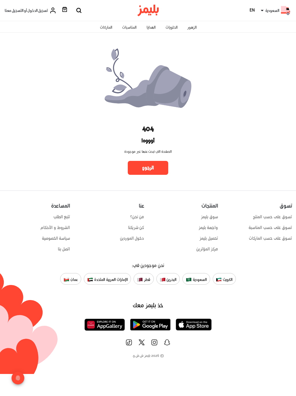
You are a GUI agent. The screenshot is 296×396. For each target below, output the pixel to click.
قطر (146, 279)
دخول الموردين (132, 238)
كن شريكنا (136, 227)
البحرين (171, 279)
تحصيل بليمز (208, 238)
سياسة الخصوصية (56, 238)
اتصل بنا (64, 249)
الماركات (106, 27)
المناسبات (129, 27)
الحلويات (171, 27)
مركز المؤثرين (207, 249)
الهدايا (151, 27)
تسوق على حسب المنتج (272, 217)
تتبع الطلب (61, 217)
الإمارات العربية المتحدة (110, 279)
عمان (73, 279)
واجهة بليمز (208, 227)
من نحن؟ (137, 217)
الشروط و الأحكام (55, 227)
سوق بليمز (209, 217)
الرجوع (148, 167)
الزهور (192, 27)
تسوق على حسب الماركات (270, 238)
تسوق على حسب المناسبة (270, 227)
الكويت (227, 279)
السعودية (199, 279)
